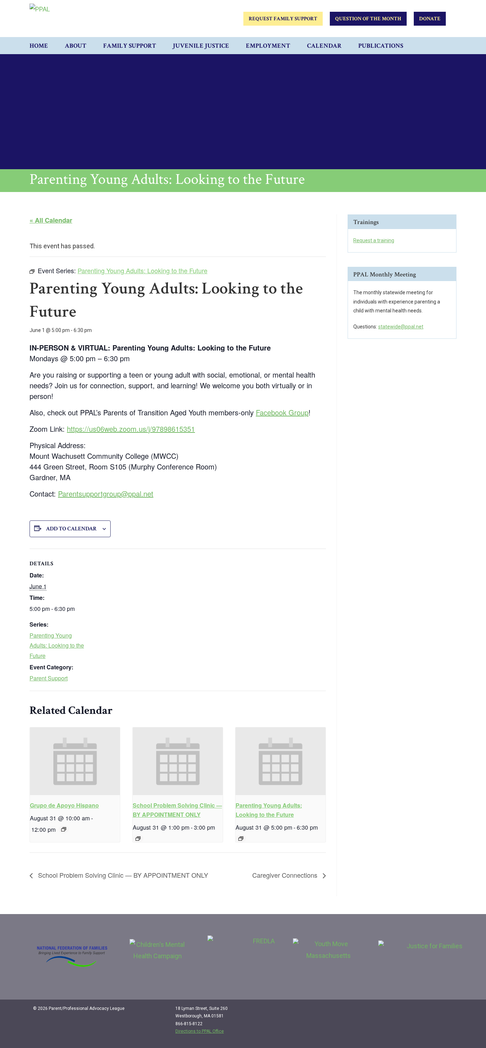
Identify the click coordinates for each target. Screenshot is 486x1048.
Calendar (324, 46)
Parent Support (49, 678)
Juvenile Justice (201, 46)
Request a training (373, 240)
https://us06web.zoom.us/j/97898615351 (131, 429)
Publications (380, 46)
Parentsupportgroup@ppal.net (105, 493)
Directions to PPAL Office (199, 1031)
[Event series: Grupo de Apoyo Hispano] (63, 829)
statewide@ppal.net (400, 327)
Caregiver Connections (285, 875)
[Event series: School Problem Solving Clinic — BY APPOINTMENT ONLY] (138, 838)
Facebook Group (282, 412)
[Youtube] (446, 1011)
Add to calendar (71, 529)
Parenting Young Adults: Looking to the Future (57, 645)
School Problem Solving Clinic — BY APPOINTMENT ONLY (122, 875)
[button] (449, 45)
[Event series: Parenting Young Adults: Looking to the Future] (240, 838)
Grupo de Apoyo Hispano (64, 805)
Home (39, 46)
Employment (268, 46)
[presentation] (75, 761)
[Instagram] (432, 1011)
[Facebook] (417, 1011)
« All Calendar (51, 220)
